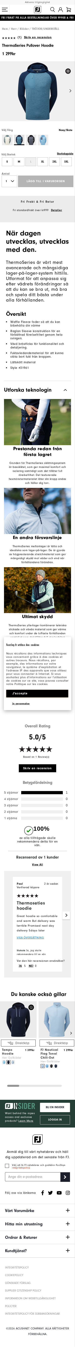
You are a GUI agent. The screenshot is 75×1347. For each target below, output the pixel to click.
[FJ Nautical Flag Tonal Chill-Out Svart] (51, 1066)
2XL (54, 161)
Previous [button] (4, 90)
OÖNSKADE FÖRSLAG (18, 1283)
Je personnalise (21, 703)
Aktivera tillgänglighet (37, 2)
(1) (19, 37)
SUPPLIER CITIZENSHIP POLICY (23, 1290)
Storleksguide (65, 153)
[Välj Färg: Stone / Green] (7, 140)
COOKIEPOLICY (14, 1275)
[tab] (69, 9)
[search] (53, 10)
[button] (5, 9)
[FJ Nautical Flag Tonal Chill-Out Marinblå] (56, 1066)
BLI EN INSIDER (55, 1107)
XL (42, 161)
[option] (37, 94)
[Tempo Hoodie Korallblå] (4, 1062)
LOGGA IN (55, 1119)
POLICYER (11, 1306)
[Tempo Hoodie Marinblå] (8, 1062)
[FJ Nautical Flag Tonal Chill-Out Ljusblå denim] (43, 1066)
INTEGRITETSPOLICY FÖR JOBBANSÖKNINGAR (32, 1313)
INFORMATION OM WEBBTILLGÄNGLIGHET (30, 1298)
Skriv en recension (38, 37)
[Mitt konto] (60, 10)
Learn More (25, 1121)
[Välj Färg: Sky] (43, 140)
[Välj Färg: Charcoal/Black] (31, 140)
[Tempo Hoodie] (18, 1037)
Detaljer (56, 210)
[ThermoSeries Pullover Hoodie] (37, 94)
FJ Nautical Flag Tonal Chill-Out (49, 1053)
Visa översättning (30, 937)
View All (37, 864)
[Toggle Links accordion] (37, 1210)
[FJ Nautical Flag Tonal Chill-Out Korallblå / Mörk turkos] (47, 1066)
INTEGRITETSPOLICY (17, 1267)
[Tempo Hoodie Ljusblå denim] (13, 1062)
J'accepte (20, 693)
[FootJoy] (37, 9)
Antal (6, 174)
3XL (66, 161)
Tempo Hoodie (8, 1051)
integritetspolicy (21, 1167)
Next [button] (70, 90)
